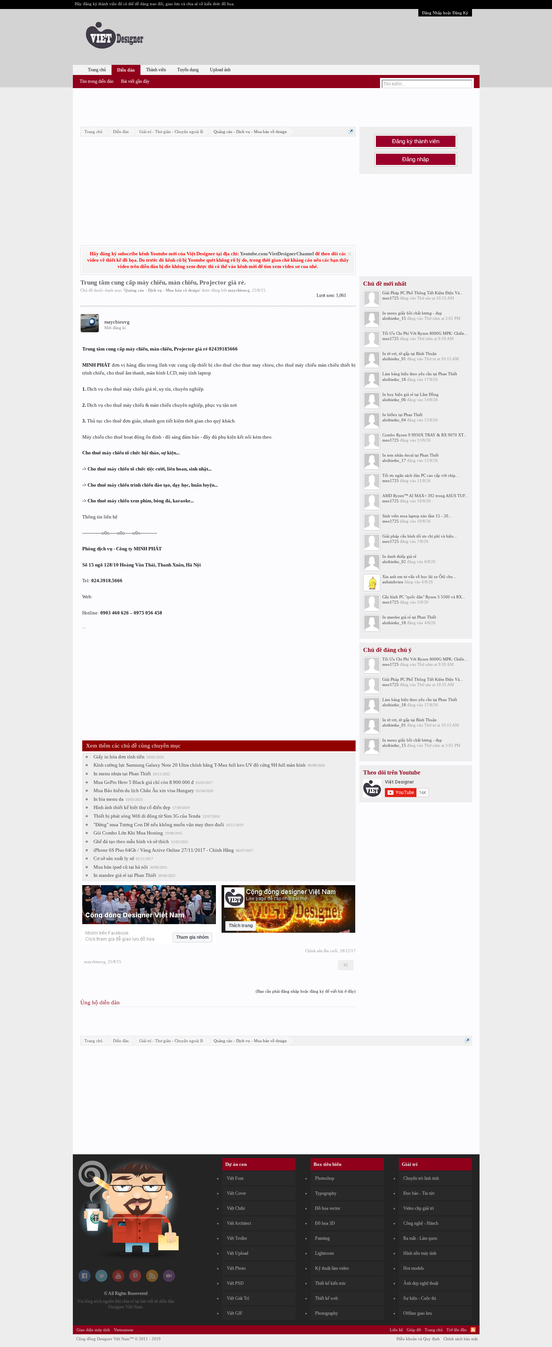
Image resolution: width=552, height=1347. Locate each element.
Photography (326, 1313)
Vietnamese (123, 1330)
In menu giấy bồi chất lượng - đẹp (412, 313)
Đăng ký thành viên (415, 141)
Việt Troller (237, 1238)
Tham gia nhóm (192, 937)
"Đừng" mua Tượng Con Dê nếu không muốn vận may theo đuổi (159, 824)
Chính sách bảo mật (460, 1339)
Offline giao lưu (417, 1313)
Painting (322, 1238)
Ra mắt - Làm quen (420, 1238)
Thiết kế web (326, 1298)
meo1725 (390, 298)
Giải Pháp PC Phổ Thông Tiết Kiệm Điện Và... (422, 293)
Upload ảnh (220, 69)
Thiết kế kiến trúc (330, 1283)
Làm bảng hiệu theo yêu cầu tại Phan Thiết (419, 374)
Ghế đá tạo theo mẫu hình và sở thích (131, 841)
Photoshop (324, 1178)
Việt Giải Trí (238, 1298)
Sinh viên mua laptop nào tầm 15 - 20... (417, 516)
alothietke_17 (394, 460)
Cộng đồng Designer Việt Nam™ (118, 1339)
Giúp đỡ (414, 1330)
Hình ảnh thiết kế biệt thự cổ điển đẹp (132, 807)
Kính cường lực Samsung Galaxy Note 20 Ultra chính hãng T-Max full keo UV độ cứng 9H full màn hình (200, 765)
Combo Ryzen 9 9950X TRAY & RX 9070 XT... (424, 435)
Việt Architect (239, 1223)
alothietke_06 (394, 399)
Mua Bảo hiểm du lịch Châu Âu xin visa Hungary (144, 790)
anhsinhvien (392, 582)
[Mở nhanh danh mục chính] (350, 131)
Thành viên (156, 69)
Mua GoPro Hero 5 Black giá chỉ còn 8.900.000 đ (144, 782)
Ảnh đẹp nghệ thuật (420, 1283)
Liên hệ (396, 1330)
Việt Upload (237, 1253)
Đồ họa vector (327, 1208)
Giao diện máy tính (93, 1330)
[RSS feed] (152, 1280)
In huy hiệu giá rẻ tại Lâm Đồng (410, 394)
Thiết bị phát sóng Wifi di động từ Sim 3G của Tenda (147, 816)
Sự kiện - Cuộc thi (419, 1298)
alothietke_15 (394, 318)
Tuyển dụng (188, 69)
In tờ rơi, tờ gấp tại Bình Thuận (409, 353)
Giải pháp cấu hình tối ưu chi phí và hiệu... (419, 536)
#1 (346, 965)
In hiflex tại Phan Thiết (402, 414)
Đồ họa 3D (325, 1223)
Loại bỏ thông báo (349, 254)
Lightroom (324, 1253)
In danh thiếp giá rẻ (399, 556)
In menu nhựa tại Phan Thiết (122, 773)
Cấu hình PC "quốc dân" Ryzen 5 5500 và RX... (423, 597)
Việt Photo (236, 1268)
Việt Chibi (236, 1208)
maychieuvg (239, 290)
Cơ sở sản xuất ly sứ (114, 858)
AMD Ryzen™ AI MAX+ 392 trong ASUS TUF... (425, 495)
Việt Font (235, 1178)
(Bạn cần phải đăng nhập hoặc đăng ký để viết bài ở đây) (306, 991)
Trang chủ (97, 69)
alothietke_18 (394, 379)
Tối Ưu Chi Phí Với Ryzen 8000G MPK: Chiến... (425, 333)
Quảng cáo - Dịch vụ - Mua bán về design (161, 290)
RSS (473, 1329)
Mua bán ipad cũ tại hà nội (121, 867)
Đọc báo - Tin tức (419, 1193)
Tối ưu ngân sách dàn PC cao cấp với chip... (420, 475)
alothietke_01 (394, 359)
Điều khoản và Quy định (418, 1339)
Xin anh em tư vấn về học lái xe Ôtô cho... (419, 576)
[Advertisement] (276, 106)
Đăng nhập (415, 159)
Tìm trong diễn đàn (96, 81)
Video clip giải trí (418, 1208)
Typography (325, 1193)
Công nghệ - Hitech (420, 1223)
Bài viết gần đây (135, 81)
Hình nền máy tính (419, 1253)
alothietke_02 (394, 561)
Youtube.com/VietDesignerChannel (277, 253)
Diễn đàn (126, 70)
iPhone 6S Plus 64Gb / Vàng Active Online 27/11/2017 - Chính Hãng (164, 850)
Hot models (413, 1268)
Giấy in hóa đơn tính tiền (119, 757)
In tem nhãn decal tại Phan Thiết (410, 455)
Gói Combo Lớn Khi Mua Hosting (128, 833)
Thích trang (241, 925)
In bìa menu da (109, 799)
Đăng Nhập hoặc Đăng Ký (445, 12)
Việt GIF (235, 1313)
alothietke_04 (394, 420)
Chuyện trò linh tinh (421, 1178)
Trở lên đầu (456, 1330)
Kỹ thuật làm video (332, 1268)
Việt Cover (236, 1193)
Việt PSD (235, 1283)
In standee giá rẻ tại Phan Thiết (125, 875)
